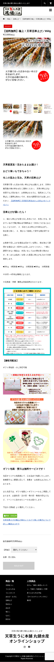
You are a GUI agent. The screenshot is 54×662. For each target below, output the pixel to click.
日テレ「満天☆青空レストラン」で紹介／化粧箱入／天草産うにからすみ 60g (37, 589)
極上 (5, 177)
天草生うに (10, 585)
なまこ (8, 615)
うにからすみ (10, 589)
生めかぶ (9, 604)
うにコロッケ (10, 593)
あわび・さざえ (11, 597)
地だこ (8, 612)
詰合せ (8, 619)
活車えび (9, 600)
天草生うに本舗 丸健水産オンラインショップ (27, 638)
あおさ (8, 608)
